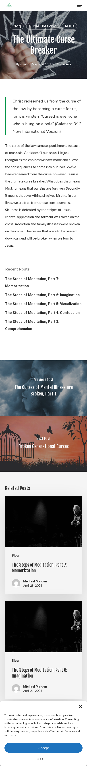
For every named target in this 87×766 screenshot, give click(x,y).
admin (24, 64)
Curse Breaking (42, 26)
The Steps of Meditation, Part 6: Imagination (42, 295)
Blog (16, 26)
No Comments (61, 64)
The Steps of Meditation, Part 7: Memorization (32, 282)
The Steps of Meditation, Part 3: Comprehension (32, 325)
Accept (43, 748)
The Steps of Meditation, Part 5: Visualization (43, 304)
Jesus (69, 26)
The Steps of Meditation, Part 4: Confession (42, 313)
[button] (80, 706)
